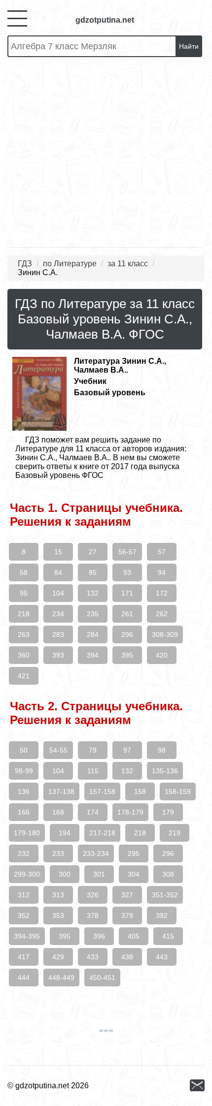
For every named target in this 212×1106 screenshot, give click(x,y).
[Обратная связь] (197, 1086)
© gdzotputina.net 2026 (48, 1085)
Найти (189, 46)
